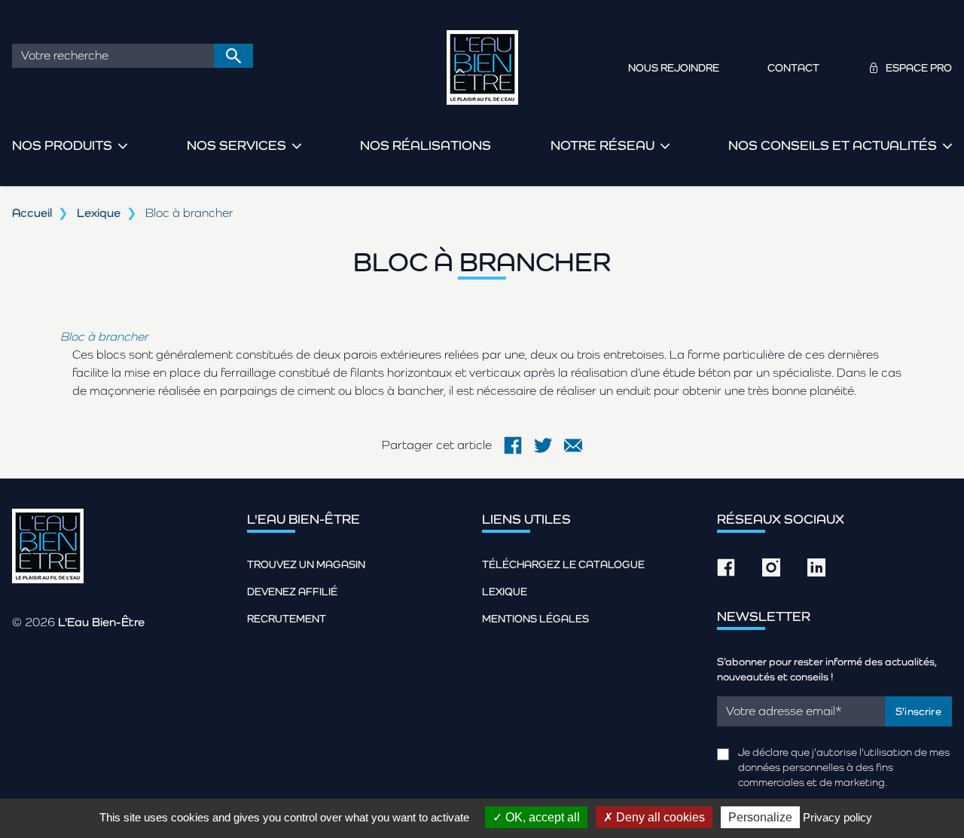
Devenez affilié (292, 592)
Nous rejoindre (673, 68)
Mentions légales (535, 619)
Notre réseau (602, 145)
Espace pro (919, 68)
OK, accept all (541, 817)
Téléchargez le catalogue (563, 564)
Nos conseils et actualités (832, 145)
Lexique (98, 213)
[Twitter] (543, 445)
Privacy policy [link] (837, 817)
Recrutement (286, 619)
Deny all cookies (659, 817)
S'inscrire (918, 711)
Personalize (760, 817)
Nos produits (62, 145)
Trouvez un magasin (306, 564)
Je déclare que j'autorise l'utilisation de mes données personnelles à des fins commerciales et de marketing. (844, 767)
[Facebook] (513, 445)
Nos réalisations (425, 145)
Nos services (236, 145)
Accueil (32, 213)
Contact (793, 68)
